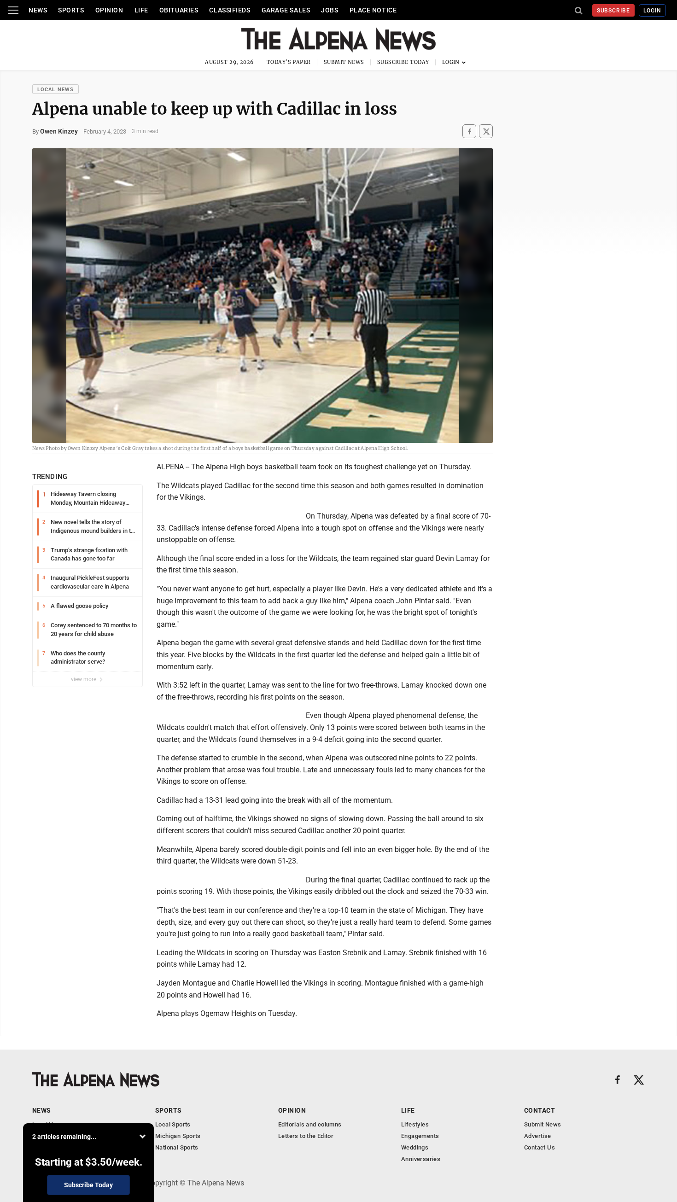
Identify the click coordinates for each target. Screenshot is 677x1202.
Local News (55, 90)
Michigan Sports (178, 1135)
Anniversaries (420, 1158)
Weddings (414, 1147)
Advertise (537, 1135)
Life (141, 10)
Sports (71, 10)
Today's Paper (289, 62)
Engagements (420, 1135)
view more (84, 679)
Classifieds (229, 10)
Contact (539, 1110)
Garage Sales (286, 10)
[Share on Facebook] (469, 131)
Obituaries (178, 10)
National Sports (176, 1147)
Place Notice (373, 10)
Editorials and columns (310, 1124)
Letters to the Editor (305, 1135)
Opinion (109, 10)
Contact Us (539, 1147)
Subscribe (613, 10)
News (38, 10)
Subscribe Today (403, 62)
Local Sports (173, 1124)
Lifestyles (415, 1124)
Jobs (329, 10)
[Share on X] (486, 131)
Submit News (344, 62)
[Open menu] (13, 10)
